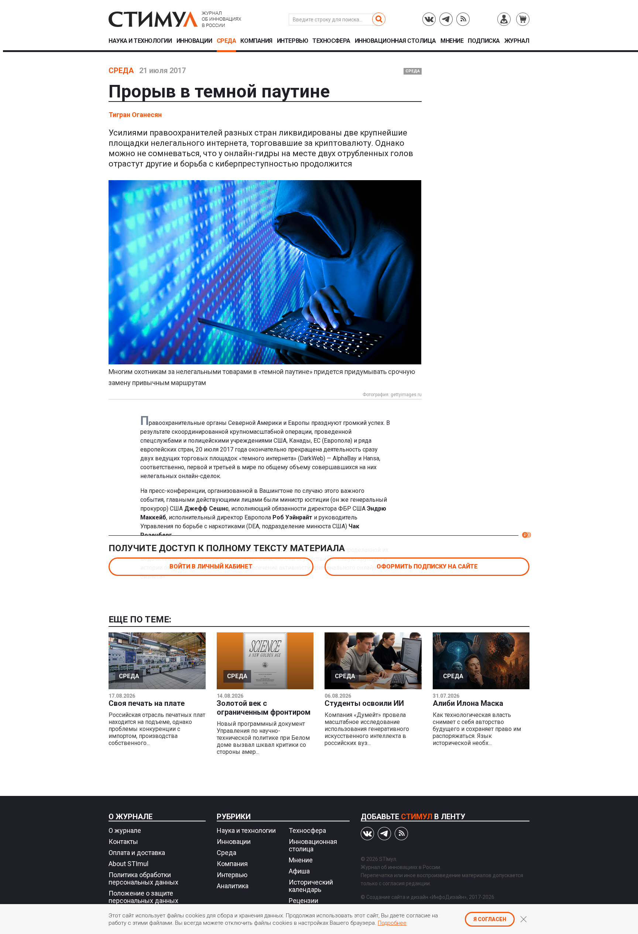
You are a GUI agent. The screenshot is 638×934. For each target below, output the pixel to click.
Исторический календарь (311, 885)
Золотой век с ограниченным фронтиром (264, 708)
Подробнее (392, 923)
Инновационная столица (395, 41)
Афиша (299, 871)
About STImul (128, 864)
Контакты (123, 841)
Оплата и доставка (137, 852)
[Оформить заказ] (522, 19)
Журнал (516, 41)
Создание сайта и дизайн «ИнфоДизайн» (416, 897)
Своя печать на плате (147, 703)
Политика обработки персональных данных (143, 878)
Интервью (292, 41)
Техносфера (331, 41)
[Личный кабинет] (504, 19)
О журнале (130, 816)
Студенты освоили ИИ (364, 703)
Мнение (451, 41)
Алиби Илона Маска (468, 703)
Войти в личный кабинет (211, 566)
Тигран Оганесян (135, 115)
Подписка (484, 41)
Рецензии (303, 900)
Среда (226, 41)
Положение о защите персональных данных (143, 896)
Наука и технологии (140, 41)
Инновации (194, 41)
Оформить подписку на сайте (427, 566)
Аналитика (232, 886)
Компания (256, 41)
